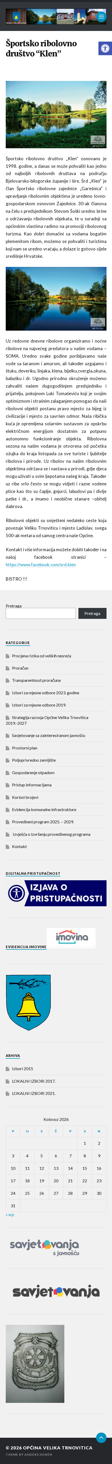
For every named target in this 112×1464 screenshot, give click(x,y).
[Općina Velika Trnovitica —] (56, 16)
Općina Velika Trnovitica (58, 1447)
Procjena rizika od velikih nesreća (41, 655)
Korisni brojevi (25, 797)
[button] (105, 48)
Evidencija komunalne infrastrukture (44, 809)
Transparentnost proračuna (36, 680)
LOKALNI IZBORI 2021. (33, 1093)
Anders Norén (38, 1454)
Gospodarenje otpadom (33, 772)
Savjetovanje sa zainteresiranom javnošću (48, 735)
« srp (10, 1214)
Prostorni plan (24, 747)
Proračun (20, 667)
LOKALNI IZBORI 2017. (33, 1080)
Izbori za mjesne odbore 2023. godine (45, 692)
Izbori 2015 (22, 1068)
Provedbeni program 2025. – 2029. (43, 821)
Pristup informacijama (32, 784)
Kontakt (19, 846)
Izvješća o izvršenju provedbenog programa (51, 834)
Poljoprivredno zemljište (34, 759)
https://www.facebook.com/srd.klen (41, 564)
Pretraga (14, 605)
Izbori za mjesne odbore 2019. (39, 704)
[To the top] (101, 1438)
